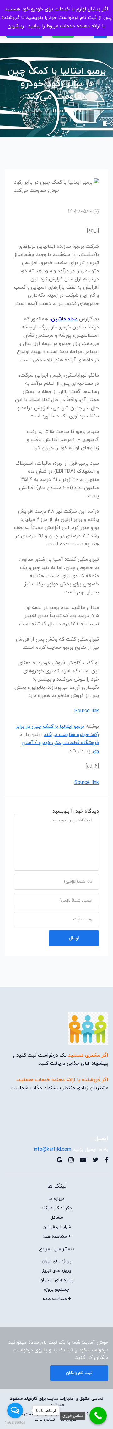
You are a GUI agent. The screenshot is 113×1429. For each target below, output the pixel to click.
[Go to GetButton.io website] (15, 1423)
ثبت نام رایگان (79, 1373)
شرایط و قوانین (56, 1227)
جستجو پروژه (56, 1289)
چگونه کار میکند (56, 1208)
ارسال (74, 938)
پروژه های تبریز (56, 1270)
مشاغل (56, 1217)
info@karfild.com (52, 1149)
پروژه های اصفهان (56, 1280)
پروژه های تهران (56, 1261)
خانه (97, 111)
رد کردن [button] (16, 26)
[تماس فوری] (98, 1415)
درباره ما (56, 1198)
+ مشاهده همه (56, 1236)
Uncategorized (68, 111)
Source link (86, 711)
